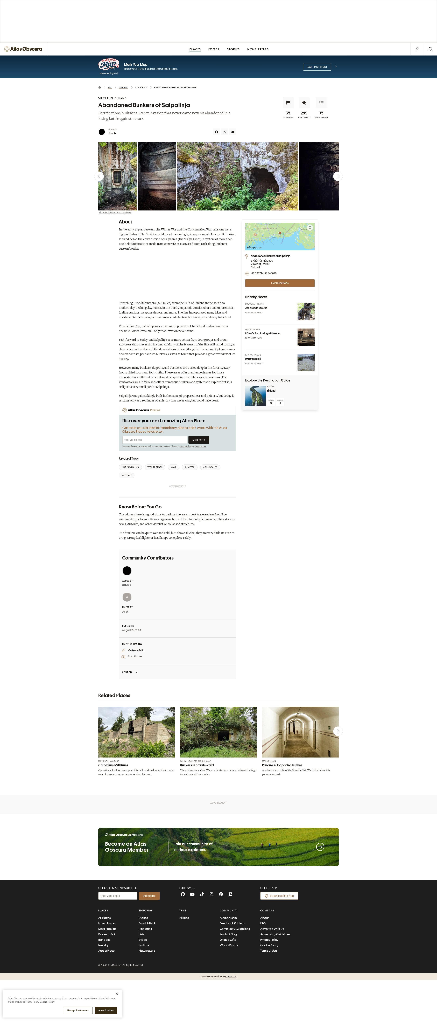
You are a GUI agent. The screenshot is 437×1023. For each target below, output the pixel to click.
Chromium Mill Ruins (113, 765)
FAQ (263, 923)
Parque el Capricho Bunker (282, 765)
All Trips (184, 918)
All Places (104, 918)
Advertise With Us (272, 928)
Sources (127, 672)
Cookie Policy (269, 945)
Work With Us (229, 945)
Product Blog (228, 934)
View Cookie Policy (44, 1002)
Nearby (103, 945)
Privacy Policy (185, 446)
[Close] (117, 994)
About (264, 918)
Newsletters (147, 950)
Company (267, 910)
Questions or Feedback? (218, 976)
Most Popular (107, 928)
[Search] (430, 49)
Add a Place (106, 950)
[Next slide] (338, 176)
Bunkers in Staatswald (197, 765)
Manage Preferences (78, 1010)
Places (103, 910)
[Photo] (306, 311)
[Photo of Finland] (255, 396)
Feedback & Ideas (232, 923)
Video (143, 939)
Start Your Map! (317, 66)
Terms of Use (200, 446)
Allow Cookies (106, 1010)
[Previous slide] (99, 176)
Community (229, 910)
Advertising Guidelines (275, 934)
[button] (288, 102)
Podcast (144, 945)
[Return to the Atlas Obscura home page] (24, 49)
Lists (141, 934)
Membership (228, 918)
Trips (183, 910)
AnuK (125, 611)
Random (104, 939)
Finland (271, 390)
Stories (143, 918)
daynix (112, 133)
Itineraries (145, 928)
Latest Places (107, 923)
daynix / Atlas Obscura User (115, 212)
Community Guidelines (235, 928)
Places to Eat (106, 934)
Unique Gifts (228, 939)
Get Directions (280, 283)
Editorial (145, 910)
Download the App (282, 896)
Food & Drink (147, 923)
